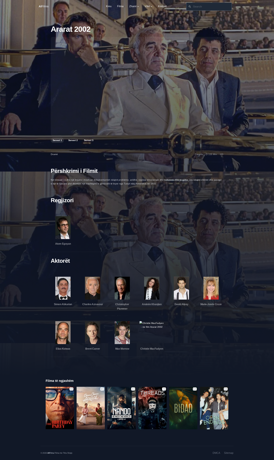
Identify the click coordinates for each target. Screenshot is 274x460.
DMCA (216, 453)
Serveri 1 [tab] (57, 140)
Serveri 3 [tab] (88, 140)
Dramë (54, 154)
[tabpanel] (137, 86)
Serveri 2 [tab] (73, 140)
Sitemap (228, 453)
